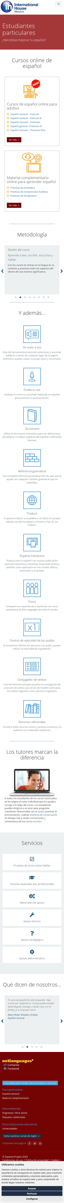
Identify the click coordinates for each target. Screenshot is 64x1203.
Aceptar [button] (32, 1188)
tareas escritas (33, 821)
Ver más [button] (13, 205)
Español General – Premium (25, 122)
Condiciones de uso (12, 1160)
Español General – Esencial (24, 114)
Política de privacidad (37, 1160)
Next (61, 270)
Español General (10, 1093)
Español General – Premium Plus (27, 130)
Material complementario (15, 1098)
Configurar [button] (32, 1198)
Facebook (13, 1068)
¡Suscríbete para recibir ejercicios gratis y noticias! (30, 1083)
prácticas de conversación (43, 814)
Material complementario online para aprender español (31, 179)
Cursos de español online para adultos (32, 106)
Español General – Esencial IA (26, 118)
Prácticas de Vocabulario (23, 195)
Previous (2, 270)
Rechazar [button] (32, 1193)
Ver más (13, 139)
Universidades (9, 1128)
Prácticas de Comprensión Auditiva (29, 191)
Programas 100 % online (14, 1113)
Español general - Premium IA (26, 126)
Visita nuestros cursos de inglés (20, 1135)
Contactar (13, 1065)
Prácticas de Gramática (22, 187)
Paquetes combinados (13, 1117)
